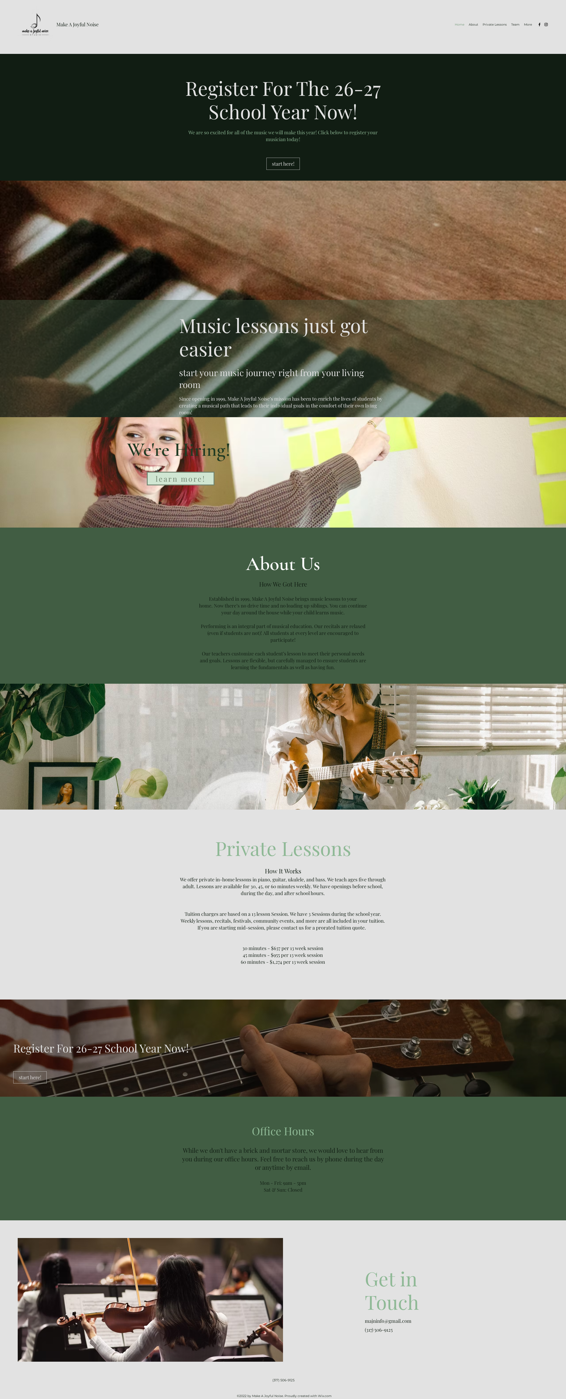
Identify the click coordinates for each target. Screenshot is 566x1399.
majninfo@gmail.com (388, 1321)
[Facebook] (539, 24)
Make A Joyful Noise (77, 24)
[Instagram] (546, 24)
